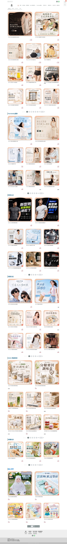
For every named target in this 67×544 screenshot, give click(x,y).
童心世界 (11, 469)
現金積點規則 (40, 531)
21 (33, 111)
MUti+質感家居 (12, 358)
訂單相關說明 (30, 533)
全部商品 (29, 531)
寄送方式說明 (35, 532)
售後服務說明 (35, 533)
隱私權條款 (40, 532)
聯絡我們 (26, 532)
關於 (26, 531)
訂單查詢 (30, 532)
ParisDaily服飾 (13, 113)
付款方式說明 (35, 531)
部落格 (26, 533)
